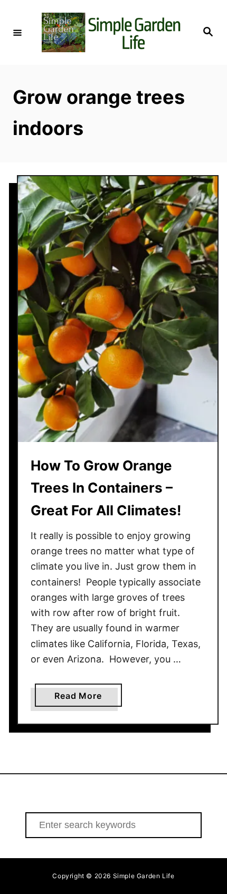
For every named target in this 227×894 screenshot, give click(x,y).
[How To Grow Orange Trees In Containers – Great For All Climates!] (117, 309)
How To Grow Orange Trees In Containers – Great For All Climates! (106, 487)
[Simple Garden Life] (112, 32)
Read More (87, 698)
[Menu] (17, 32)
